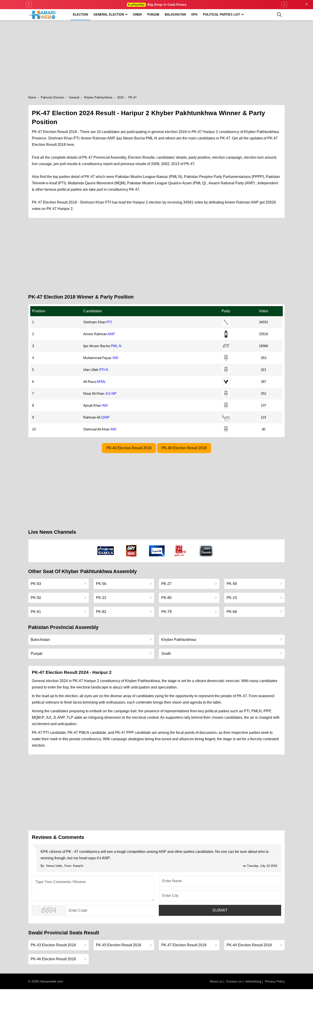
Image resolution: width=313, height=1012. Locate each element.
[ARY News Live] (131, 550)
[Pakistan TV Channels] (206, 550)
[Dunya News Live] (156, 551)
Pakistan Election (52, 97)
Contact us (234, 981)
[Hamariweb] (42, 14)
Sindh (137, 14)
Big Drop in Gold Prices (158, 5)
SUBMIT (220, 910)
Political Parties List (221, 14)
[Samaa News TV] (105, 551)
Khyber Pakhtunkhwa (98, 97)
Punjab (153, 14)
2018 (120, 97)
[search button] (279, 14)
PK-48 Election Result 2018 (184, 448)
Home (32, 97)
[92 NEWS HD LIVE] (180, 551)
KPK (194, 14)
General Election (108, 14)
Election (80, 14)
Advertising (253, 981)
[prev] (28, 4)
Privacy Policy (275, 981)
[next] (284, 4)
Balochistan (175, 14)
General (74, 97)
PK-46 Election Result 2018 (128, 448)
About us (216, 981)
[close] (306, 4)
